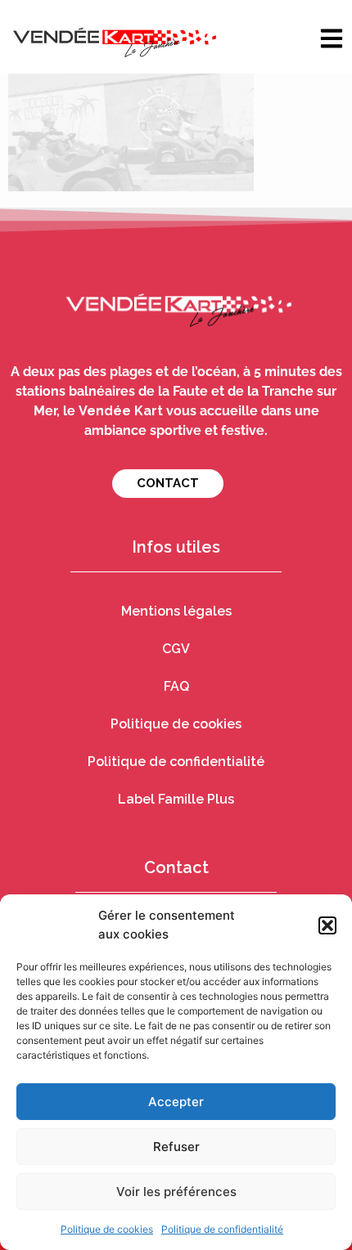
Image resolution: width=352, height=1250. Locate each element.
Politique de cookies (107, 1229)
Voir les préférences (176, 1191)
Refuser (176, 1146)
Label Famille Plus (176, 799)
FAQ (176, 686)
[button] (327, 925)
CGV (176, 648)
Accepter (176, 1101)
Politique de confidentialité (222, 1229)
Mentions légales (176, 611)
